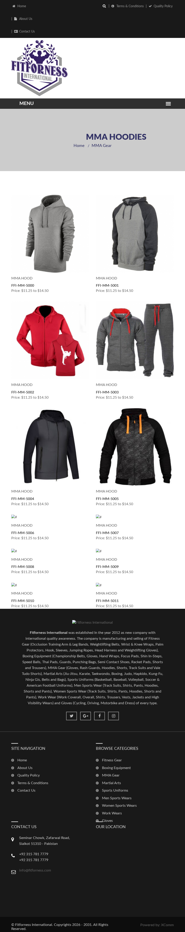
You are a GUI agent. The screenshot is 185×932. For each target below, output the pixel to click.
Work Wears (112, 813)
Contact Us (27, 31)
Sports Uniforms (115, 790)
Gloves (107, 821)
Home (21, 6)
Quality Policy (163, 6)
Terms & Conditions (130, 6)
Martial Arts (111, 783)
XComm (167, 925)
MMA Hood (21, 278)
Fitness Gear (112, 760)
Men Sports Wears (117, 798)
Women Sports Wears (119, 805)
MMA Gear (102, 146)
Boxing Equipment (116, 768)
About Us (25, 19)
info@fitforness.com (35, 870)
